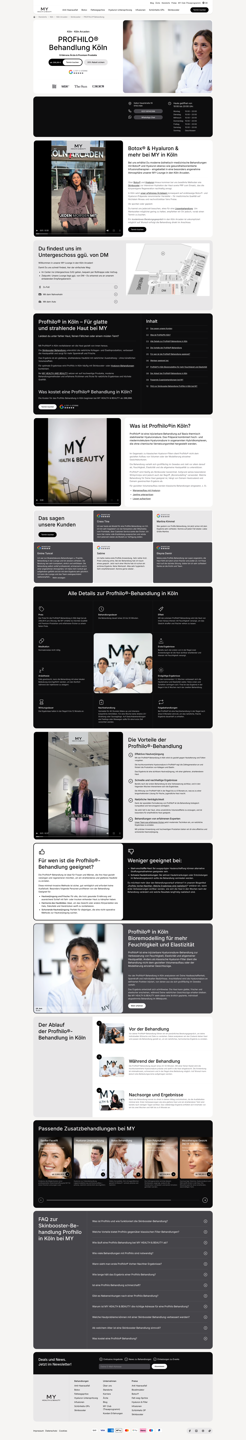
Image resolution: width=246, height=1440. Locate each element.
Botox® (137, 182)
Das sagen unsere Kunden (161, 328)
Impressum (38, 1430)
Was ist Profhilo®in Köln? (160, 335)
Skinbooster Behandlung (54, 350)
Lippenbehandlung (184, 208)
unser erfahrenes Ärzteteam (154, 193)
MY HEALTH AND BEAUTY (55, 373)
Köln (51, 17)
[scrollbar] (123, 1200)
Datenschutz (51, 1430)
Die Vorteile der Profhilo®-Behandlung (166, 348)
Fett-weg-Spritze (140, 1398)
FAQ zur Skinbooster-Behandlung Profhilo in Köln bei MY (173, 386)
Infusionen (140, 10)
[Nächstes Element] (205, 1200)
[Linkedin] (196, 1430)
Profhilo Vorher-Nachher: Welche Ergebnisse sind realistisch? (158, 885)
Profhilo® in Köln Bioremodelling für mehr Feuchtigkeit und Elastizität (178, 367)
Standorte (166, 3)
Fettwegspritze (98, 10)
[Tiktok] (209, 1430)
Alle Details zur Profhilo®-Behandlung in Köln (168, 341)
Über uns (107, 1385)
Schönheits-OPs (156, 10)
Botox (84, 10)
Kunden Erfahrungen (113, 1413)
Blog (152, 3)
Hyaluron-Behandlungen (122, 365)
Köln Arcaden (62, 17)
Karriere (107, 1394)
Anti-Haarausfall (70, 10)
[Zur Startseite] (44, 10)
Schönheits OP (139, 1410)
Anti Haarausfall (139, 1385)
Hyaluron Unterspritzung (120, 10)
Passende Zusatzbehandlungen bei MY (166, 380)
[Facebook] (189, 1430)
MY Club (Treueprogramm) (189, 3)
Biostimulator (138, 1389)
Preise (174, 3)
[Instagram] (203, 1430)
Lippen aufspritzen (142, 498)
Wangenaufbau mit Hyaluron (146, 490)
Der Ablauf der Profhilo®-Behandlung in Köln (168, 373)
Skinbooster (173, 10)
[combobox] (206, 2)
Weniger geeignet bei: (159, 360)
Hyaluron (149, 182)
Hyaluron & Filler (140, 1402)
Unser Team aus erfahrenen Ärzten (150, 822)
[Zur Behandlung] (67, 1174)
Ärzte (157, 3)
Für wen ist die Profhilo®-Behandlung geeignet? (170, 354)
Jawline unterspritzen (143, 494)
